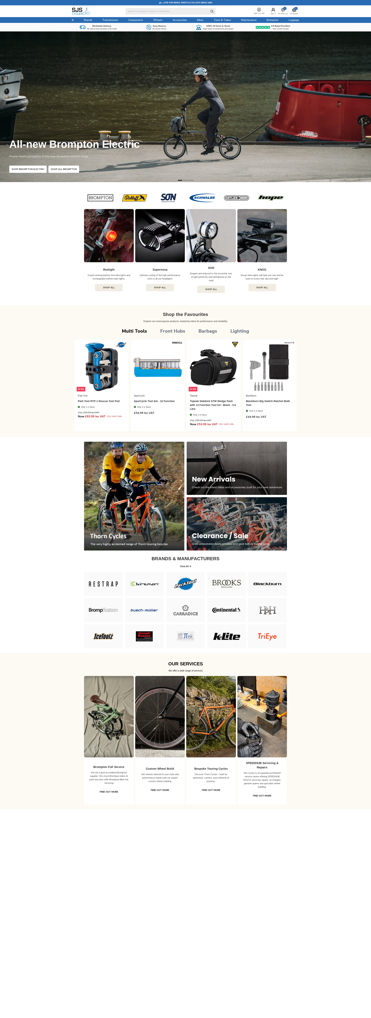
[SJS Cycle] (94, 11)
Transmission (110, 20)
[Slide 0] (180, 180)
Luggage (294, 20)
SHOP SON (23, 169)
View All (184, 566)
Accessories (180, 20)
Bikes (200, 20)
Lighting (239, 331)
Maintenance (249, 20)
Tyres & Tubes (222, 20)
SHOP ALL (109, 287)
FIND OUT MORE (109, 791)
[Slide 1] (185, 180)
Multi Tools (134, 331)
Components (135, 20)
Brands (88, 20)
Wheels (158, 20)
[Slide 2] (191, 180)
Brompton (272, 20)
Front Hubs (172, 331)
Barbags (208, 331)
